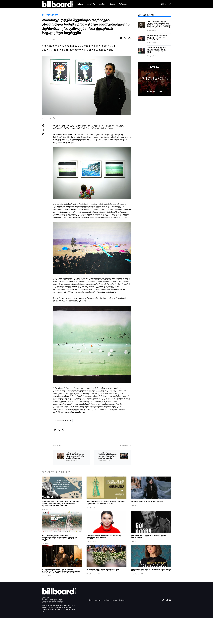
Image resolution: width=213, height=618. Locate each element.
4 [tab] (97, 380)
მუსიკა (90, 600)
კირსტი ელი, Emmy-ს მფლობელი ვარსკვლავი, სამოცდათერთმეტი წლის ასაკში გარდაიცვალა (75, 455)
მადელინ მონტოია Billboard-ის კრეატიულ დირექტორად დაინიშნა (104, 537)
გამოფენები (46, 15)
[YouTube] (170, 600)
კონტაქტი (45, 598)
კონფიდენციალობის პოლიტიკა (53, 601)
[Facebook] (163, 600)
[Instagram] (167, 600)
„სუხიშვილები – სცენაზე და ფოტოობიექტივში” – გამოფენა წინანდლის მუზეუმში (106, 502)
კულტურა (54, 15)
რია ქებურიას (86, 134)
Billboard (45, 38)
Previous (57, 344)
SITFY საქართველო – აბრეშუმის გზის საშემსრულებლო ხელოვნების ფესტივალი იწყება (59, 538)
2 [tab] (90, 380)
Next (127, 344)
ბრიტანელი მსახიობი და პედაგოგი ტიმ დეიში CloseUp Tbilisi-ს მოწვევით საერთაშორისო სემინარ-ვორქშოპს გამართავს (61, 503)
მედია (114, 600)
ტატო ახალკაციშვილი (63, 420)
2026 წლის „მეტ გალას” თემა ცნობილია (103, 570)
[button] (163, 4)
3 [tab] (94, 380)
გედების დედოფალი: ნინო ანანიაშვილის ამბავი (151, 570)
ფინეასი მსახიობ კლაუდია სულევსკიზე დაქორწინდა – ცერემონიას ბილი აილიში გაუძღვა (157, 50)
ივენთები (107, 600)
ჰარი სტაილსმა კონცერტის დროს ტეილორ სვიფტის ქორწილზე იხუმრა (157, 37)
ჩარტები (122, 600)
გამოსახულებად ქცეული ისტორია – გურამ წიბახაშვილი (148, 537)
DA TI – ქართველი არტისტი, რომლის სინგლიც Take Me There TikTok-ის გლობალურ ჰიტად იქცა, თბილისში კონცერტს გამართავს (159, 24)
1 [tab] (87, 380)
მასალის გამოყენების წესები (52, 599)
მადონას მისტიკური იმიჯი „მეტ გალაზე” (147, 501)
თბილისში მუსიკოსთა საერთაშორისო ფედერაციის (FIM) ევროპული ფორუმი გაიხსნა (61, 571)
